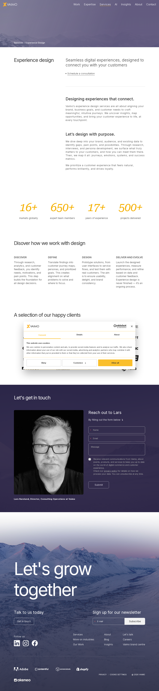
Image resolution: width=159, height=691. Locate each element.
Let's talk (128, 634)
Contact (151, 4)
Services (105, 4)
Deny (43, 363)
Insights (126, 4)
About (138, 4)
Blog (106, 639)
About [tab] (116, 334)
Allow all (115, 363)
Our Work (78, 644)
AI (116, 4)
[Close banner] (132, 326)
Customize (78, 363)
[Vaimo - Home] (10, 4)
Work (76, 4)
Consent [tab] (42, 335)
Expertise (90, 4)
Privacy (103, 674)
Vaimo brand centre (134, 644)
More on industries (83, 639)
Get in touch (24, 621)
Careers (127, 639)
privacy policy (110, 471)
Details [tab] (80, 334)
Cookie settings (118, 674)
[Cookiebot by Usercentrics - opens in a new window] (115, 326)
